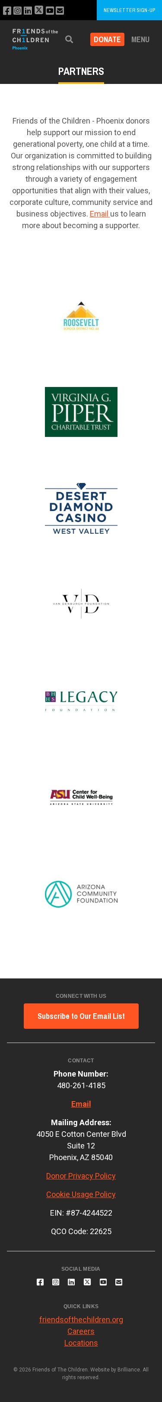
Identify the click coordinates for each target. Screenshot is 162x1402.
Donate (107, 39)
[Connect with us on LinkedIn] (28, 11)
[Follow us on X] (39, 11)
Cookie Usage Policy (81, 1194)
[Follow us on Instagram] (17, 11)
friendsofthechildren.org (81, 1319)
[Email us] (60, 11)
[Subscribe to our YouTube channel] (50, 11)
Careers (81, 1331)
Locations (81, 1342)
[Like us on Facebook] (7, 11)
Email (100, 213)
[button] (69, 39)
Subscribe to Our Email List (81, 1016)
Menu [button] (140, 39)
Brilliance (129, 1370)
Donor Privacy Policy (81, 1175)
